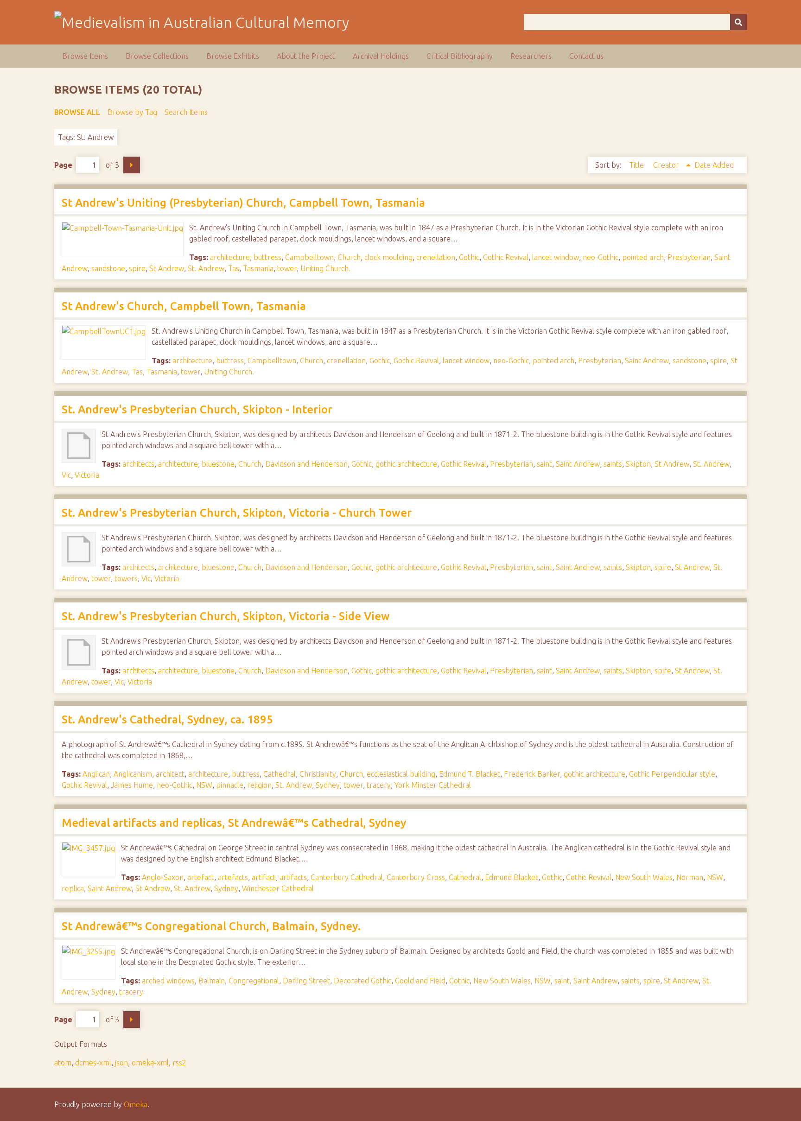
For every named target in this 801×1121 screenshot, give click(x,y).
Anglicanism (133, 774)
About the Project (306, 56)
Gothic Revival (505, 257)
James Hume (132, 785)
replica (73, 888)
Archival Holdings (381, 56)
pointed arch (643, 257)
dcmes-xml (93, 1062)
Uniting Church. (325, 268)
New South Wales (644, 877)
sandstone (108, 268)
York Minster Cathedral (432, 785)
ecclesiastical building (401, 774)
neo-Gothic (600, 257)
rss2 (179, 1062)
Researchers (531, 56)
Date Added (714, 165)
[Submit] (738, 22)
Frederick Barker (532, 774)
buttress (267, 257)
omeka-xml (150, 1062)
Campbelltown (309, 257)
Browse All (77, 112)
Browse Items (85, 56)
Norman (689, 877)
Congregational (254, 980)
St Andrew (166, 268)
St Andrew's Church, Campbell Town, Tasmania (184, 306)
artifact (264, 877)
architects (138, 464)
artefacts (233, 877)
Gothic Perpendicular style (672, 774)
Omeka (135, 1104)
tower (287, 268)
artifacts (293, 877)
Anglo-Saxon (163, 877)
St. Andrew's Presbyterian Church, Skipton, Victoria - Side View (226, 616)
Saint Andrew (647, 360)
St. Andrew (206, 268)
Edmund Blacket (511, 877)
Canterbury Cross (416, 877)
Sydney (328, 785)
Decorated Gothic (362, 980)
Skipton (638, 464)
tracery (379, 785)
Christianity (317, 774)
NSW (204, 785)
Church (349, 257)
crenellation (435, 257)
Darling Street (306, 980)
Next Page (131, 165)
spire (137, 268)
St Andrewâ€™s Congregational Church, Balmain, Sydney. (211, 926)
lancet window (555, 257)
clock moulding (388, 257)
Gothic (469, 257)
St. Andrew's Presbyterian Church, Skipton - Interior (197, 409)
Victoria (87, 475)
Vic (66, 475)
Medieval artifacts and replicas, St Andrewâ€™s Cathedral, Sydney (234, 823)
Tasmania (258, 268)
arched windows (168, 980)
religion (259, 785)
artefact (200, 877)
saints (613, 464)
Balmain (211, 980)
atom (62, 1062)
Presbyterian (689, 257)
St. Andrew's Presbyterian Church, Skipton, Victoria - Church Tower (237, 513)
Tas (233, 268)
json (121, 1062)
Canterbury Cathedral (347, 877)
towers (126, 578)
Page (63, 165)
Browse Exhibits (232, 56)
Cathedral (279, 774)
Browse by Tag (132, 112)
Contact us (586, 56)
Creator (667, 165)
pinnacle (229, 785)
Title (637, 165)
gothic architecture (406, 464)
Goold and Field (420, 980)
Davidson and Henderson (306, 464)
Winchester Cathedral (278, 888)
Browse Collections (157, 56)
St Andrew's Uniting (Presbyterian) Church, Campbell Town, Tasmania (243, 202)
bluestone (218, 464)
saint (544, 464)
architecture (230, 257)
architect (170, 774)
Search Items (186, 112)
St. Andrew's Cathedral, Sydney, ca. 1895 (167, 719)
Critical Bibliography (459, 56)
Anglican (96, 774)
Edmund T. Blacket (469, 774)
